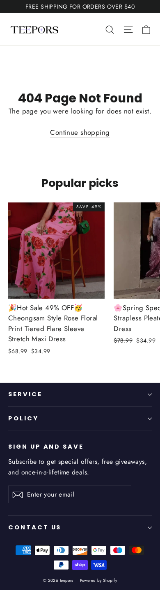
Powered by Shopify (98, 580)
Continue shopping (80, 132)
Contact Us (34, 527)
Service (25, 394)
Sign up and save (46, 446)
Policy (23, 418)
